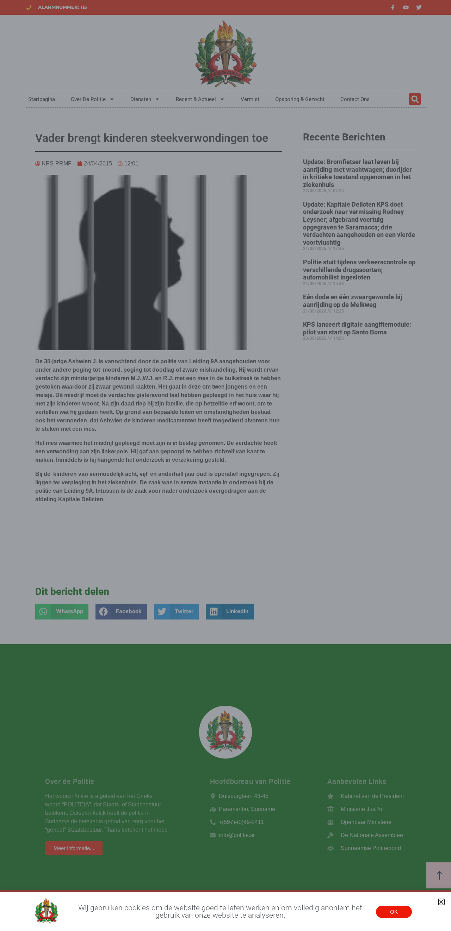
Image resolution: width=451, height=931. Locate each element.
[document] (225, 465)
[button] (441, 902)
